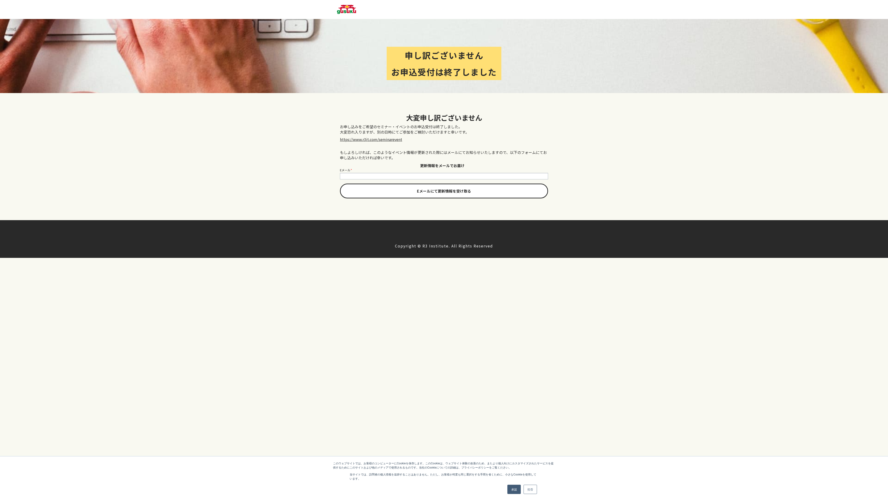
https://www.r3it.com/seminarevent (371, 139)
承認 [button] (514, 489)
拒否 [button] (530, 489)
